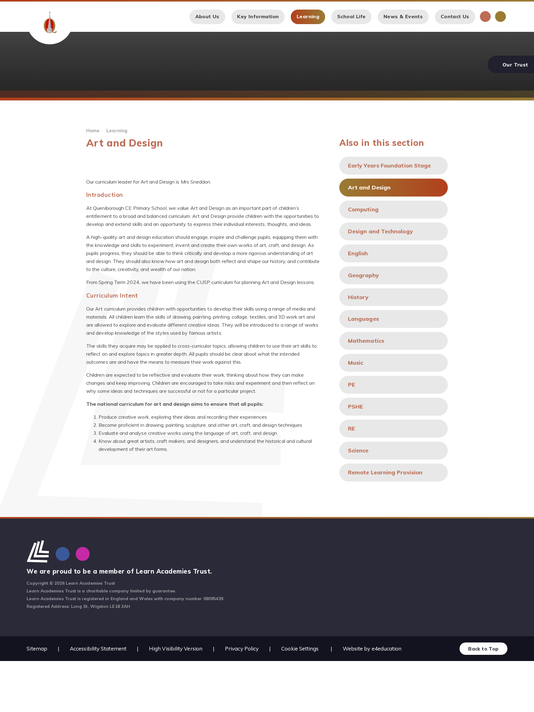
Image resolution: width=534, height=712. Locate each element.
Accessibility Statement (98, 648)
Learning (116, 131)
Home (93, 131)
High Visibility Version (175, 648)
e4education (387, 648)
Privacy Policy (242, 648)
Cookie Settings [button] (300, 648)
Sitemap (37, 648)
